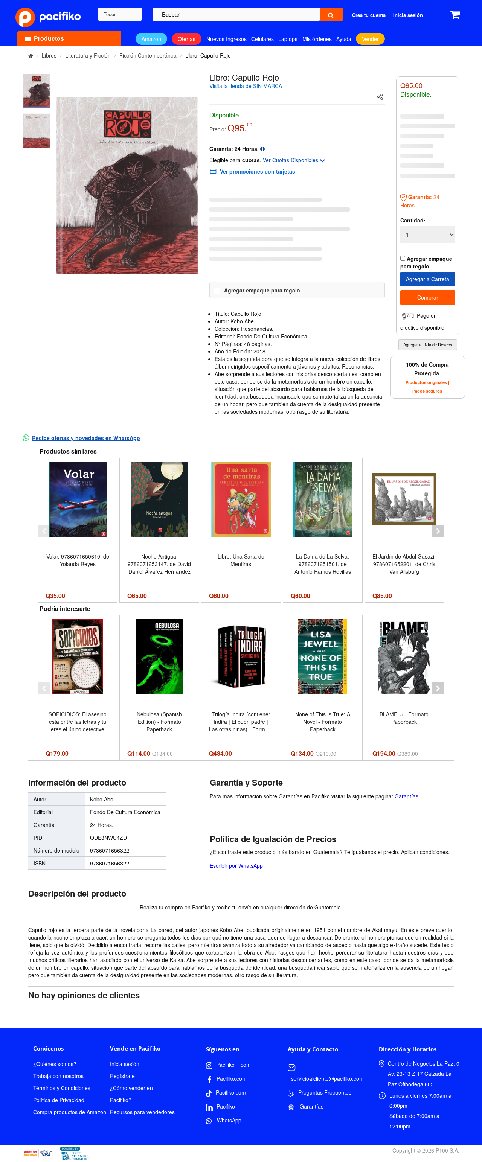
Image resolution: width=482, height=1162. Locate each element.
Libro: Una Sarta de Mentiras (241, 560)
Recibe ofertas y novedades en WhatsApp (86, 438)
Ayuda (343, 39)
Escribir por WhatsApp (236, 865)
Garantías (406, 796)
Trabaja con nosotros (58, 1076)
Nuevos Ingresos (226, 39)
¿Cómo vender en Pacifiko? (131, 1094)
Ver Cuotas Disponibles (291, 160)
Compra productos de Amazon (69, 1112)
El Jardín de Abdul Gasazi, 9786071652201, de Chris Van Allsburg (404, 564)
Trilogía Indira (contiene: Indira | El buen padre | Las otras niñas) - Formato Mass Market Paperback (241, 721)
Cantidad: (413, 220)
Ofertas (186, 39)
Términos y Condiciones (61, 1088)
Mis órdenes (317, 39)
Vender (370, 39)
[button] (44, 531)
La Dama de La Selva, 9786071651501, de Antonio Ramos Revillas (322, 564)
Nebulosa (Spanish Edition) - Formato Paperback (159, 721)
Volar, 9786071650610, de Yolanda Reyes (77, 560)
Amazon (151, 39)
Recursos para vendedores (142, 1112)
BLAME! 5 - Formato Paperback (404, 717)
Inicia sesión (124, 1064)
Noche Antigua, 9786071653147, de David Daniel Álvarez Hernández (159, 564)
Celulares (262, 39)
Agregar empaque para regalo (262, 290)
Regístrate (122, 1076)
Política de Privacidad (58, 1100)
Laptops (287, 39)
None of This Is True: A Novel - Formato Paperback (322, 721)
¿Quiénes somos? (54, 1064)
